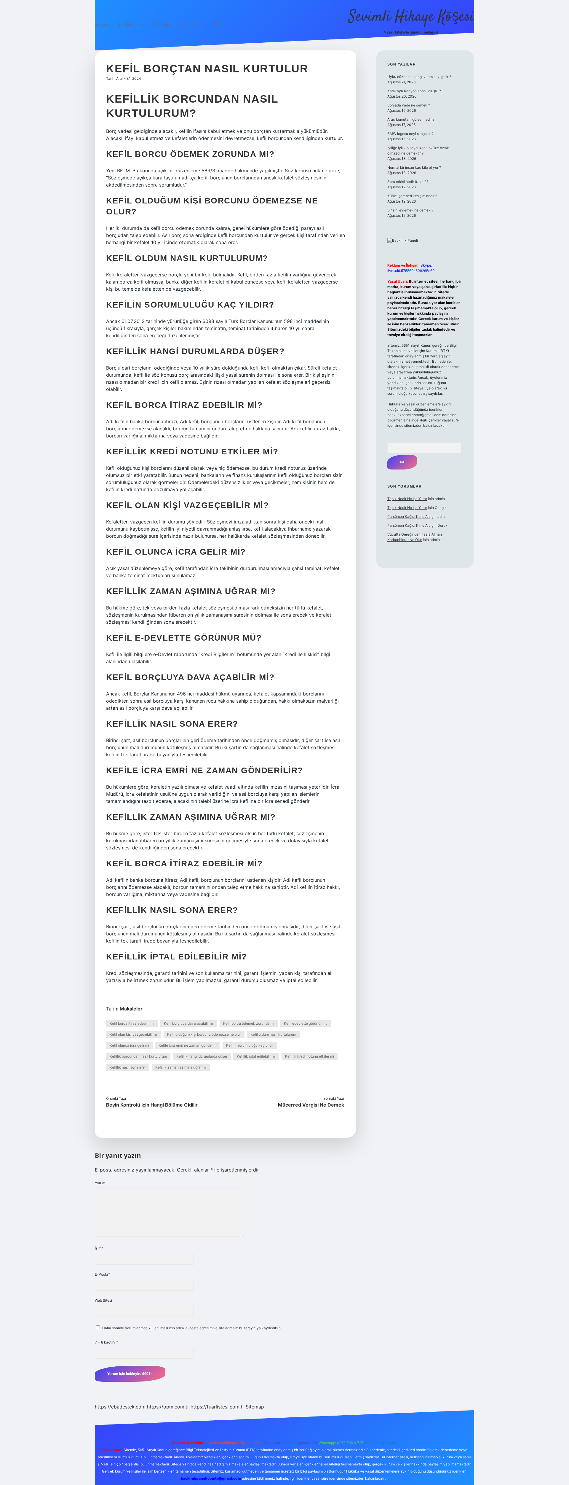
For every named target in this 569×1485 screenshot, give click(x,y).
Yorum (100, 1183)
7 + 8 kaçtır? (106, 1342)
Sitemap (255, 1407)
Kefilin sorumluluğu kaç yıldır (250, 1045)
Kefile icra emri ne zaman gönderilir (188, 1045)
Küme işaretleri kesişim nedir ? (412, 196)
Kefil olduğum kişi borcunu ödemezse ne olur (204, 1034)
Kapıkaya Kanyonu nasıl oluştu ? (414, 91)
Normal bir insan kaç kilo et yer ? (414, 167)
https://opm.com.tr (168, 1407)
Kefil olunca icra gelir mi (129, 1045)
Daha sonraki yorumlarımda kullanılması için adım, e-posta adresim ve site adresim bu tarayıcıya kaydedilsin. (192, 1328)
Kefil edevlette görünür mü (305, 1023)
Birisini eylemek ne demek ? (410, 210)
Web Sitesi (103, 1300)
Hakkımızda (189, 24)
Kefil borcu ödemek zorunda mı (248, 1023)
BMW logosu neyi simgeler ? (410, 133)
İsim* (99, 1248)
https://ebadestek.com (120, 1407)
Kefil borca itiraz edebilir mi (132, 1023)
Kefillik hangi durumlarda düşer (201, 1056)
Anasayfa (103, 24)
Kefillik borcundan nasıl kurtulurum (138, 1056)
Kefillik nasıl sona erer (128, 1067)
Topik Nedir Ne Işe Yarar (407, 498)
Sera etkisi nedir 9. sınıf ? (407, 181)
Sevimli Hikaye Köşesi (411, 17)
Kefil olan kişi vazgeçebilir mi (134, 1034)
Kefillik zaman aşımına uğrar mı (181, 1067)
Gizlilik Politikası (131, 24)
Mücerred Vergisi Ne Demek (311, 1105)
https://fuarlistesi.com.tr (217, 1407)
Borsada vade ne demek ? (408, 105)
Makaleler (131, 1009)
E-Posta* (102, 1274)
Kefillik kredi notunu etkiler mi (309, 1056)
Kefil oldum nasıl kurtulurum (273, 1034)
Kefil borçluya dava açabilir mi (189, 1023)
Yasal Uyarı (162, 24)
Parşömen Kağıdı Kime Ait (408, 516)
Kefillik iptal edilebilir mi (256, 1056)
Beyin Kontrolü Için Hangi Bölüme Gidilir (152, 1105)
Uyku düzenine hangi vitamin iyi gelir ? (419, 76)
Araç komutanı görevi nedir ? (410, 119)
